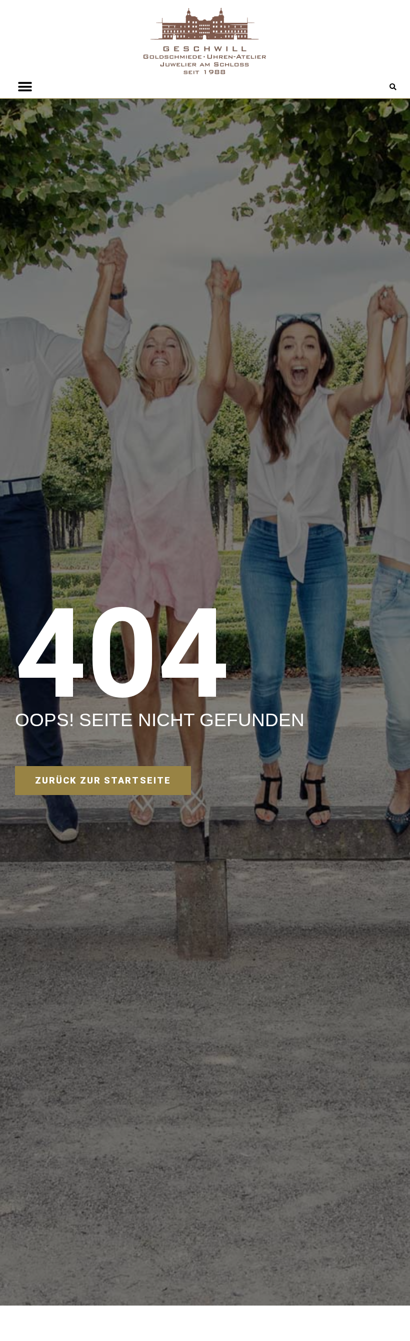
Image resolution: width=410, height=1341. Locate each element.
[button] (392, 87)
